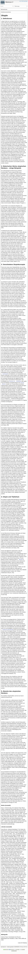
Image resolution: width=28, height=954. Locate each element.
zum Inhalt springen (23, 1)
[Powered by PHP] (11, 949)
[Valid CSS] (22, 949)
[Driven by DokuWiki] (14, 950)
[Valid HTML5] (16, 949)
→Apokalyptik (4, 373)
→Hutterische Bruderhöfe (7, 629)
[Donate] (5, 949)
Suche (13, 6)
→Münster (20, 559)
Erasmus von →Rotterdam (15, 381)
